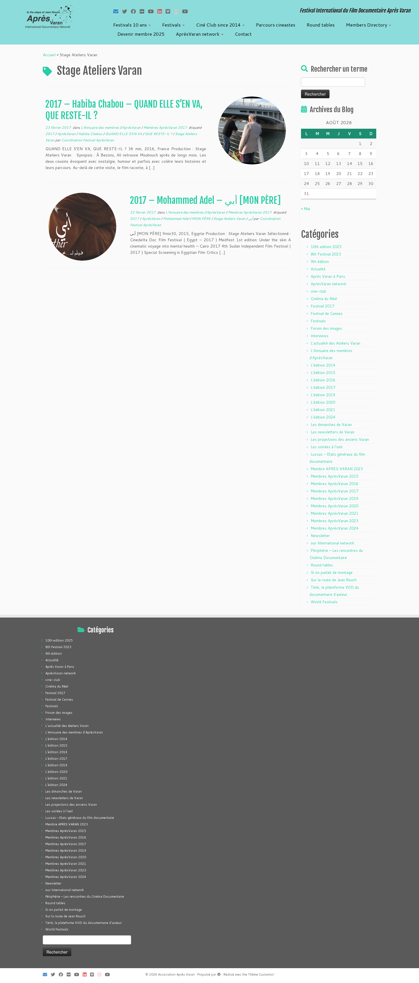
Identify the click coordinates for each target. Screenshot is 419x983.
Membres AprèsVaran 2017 (165, 127)
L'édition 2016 (323, 380)
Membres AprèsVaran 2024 (334, 528)
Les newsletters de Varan (332, 432)
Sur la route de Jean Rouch (334, 579)
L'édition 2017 (323, 387)
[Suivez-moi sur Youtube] (152, 11)
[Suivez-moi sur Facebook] (135, 11)
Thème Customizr (261, 974)
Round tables (321, 24)
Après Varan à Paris (328, 276)
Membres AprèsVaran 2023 (334, 520)
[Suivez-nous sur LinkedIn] (161, 11)
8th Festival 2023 (326, 254)
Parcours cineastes (275, 24)
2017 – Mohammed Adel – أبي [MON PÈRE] (205, 200)
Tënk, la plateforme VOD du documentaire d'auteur (83, 922)
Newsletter (320, 535)
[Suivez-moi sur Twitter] (126, 11)
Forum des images (326, 328)
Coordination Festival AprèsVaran (87, 140)
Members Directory (367, 24)
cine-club (318, 291)
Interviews (319, 335)
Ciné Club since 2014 (219, 24)
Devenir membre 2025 (140, 34)
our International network (332, 543)
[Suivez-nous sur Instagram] (178, 11)
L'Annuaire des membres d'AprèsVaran (111, 127)
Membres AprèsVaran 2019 (334, 498)
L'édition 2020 (323, 402)
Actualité (318, 269)
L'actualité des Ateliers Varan (335, 343)
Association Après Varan (176, 974)
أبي (251, 218)
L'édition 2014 (323, 365)
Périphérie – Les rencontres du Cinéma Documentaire (84, 896)
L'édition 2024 (323, 417)
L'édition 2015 (323, 372)
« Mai (305, 209)
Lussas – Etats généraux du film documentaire (79, 817)
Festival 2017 (322, 306)
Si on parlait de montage (332, 572)
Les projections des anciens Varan (340, 439)
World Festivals (324, 601)
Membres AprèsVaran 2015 (334, 476)
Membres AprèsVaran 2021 (334, 513)
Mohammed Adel (176, 218)
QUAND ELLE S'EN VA (124, 133)
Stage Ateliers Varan (229, 218)
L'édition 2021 (323, 409)
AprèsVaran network (198, 34)
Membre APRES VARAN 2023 (337, 468)
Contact (243, 34)
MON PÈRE (201, 218)
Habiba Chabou (90, 133)
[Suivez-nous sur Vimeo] (170, 11)
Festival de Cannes (327, 313)
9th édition (320, 261)
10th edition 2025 (326, 246)
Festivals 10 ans (130, 24)
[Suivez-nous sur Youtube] (187, 11)
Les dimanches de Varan (331, 424)
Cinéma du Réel (324, 298)
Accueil (49, 55)
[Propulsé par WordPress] (219, 973)
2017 (50, 133)
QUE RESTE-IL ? (159, 133)
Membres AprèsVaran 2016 (334, 483)
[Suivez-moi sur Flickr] (144, 11)
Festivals (172, 24)
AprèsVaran (66, 133)
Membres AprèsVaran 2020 (334, 505)
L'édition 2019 (323, 394)
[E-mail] (117, 11)
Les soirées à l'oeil (326, 446)
